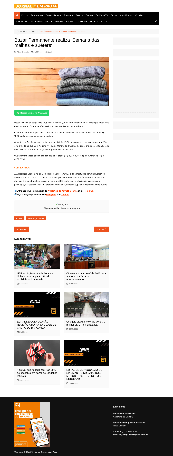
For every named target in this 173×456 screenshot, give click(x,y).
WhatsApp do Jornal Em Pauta (62, 191)
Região (67, 15)
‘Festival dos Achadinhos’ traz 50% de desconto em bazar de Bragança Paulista (37, 372)
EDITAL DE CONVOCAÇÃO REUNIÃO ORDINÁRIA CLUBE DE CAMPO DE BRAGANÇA (36, 324)
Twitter (65, 194)
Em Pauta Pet (22, 21)
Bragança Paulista (36, 218)
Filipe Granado (23, 52)
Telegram (89, 191)
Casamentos (81, 21)
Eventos (89, 15)
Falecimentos (37, 15)
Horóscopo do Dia (98, 21)
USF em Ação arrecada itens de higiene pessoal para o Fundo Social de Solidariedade (35, 276)
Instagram (51, 194)
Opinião (138, 15)
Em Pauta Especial (39, 21)
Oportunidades (52, 15)
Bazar (20, 218)
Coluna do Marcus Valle (62, 21)
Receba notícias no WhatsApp (33, 113)
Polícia (24, 15)
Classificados (126, 15)
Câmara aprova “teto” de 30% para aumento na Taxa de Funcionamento (86, 276)
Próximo (100, 229)
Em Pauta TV (102, 15)
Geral (78, 15)
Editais (114, 15)
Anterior (23, 229)
